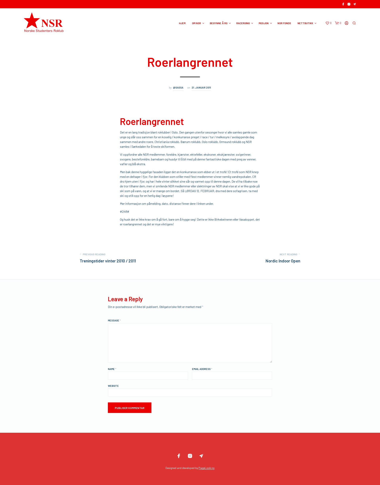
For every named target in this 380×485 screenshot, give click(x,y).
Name (112, 369)
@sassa (178, 87)
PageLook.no (207, 468)
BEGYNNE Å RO (218, 23)
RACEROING (243, 23)
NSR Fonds (284, 23)
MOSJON (264, 23)
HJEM (182, 23)
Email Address (202, 369)
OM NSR (196, 23)
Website (113, 385)
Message (114, 320)
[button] (328, 23)
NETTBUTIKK (305, 23)
